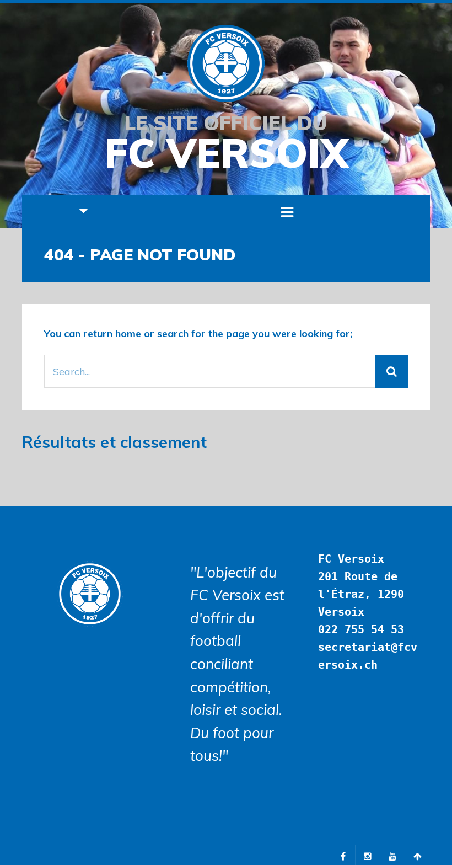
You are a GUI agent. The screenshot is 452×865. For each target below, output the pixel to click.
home (128, 333)
